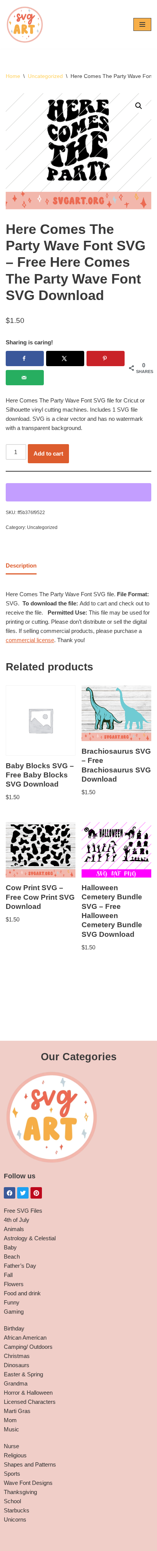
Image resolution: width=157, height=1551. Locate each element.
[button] (139, 106)
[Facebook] (9, 1193)
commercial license (30, 640)
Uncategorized (45, 76)
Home (13, 76)
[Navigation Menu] (142, 24)
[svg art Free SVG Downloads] (25, 24)
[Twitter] (23, 1193)
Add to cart (48, 453)
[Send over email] (25, 377)
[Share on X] (65, 358)
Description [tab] (21, 565)
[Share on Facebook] (25, 358)
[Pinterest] (36, 1193)
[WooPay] (78, 492)
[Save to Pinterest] (106, 358)
